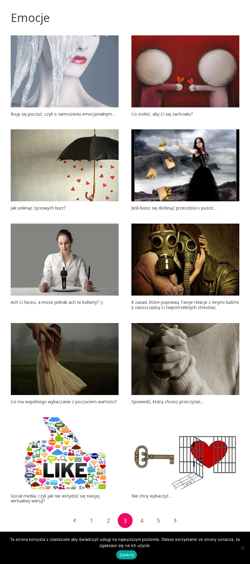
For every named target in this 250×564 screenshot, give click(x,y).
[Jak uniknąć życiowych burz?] (65, 165)
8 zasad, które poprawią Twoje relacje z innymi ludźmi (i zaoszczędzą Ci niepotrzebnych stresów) (185, 304)
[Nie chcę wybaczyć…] (185, 453)
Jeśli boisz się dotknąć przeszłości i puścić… (174, 208)
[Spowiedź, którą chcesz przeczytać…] (185, 359)
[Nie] (242, 548)
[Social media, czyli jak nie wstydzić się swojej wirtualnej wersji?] (65, 453)
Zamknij (126, 554)
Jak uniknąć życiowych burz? (38, 208)
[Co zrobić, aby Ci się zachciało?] (185, 71)
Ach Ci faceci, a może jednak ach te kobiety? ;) (57, 302)
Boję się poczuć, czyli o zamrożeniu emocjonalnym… (63, 114)
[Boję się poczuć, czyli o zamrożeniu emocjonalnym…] (65, 71)
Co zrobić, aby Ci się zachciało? (162, 114)
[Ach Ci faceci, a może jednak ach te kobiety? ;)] (65, 260)
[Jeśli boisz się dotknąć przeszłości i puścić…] (185, 165)
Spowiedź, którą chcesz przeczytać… (167, 401)
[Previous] (75, 520)
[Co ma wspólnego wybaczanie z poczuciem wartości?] (65, 359)
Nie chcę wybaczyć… (151, 496)
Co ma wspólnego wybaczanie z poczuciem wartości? (64, 401)
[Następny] (174, 520)
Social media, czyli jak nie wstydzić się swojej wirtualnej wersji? (55, 498)
